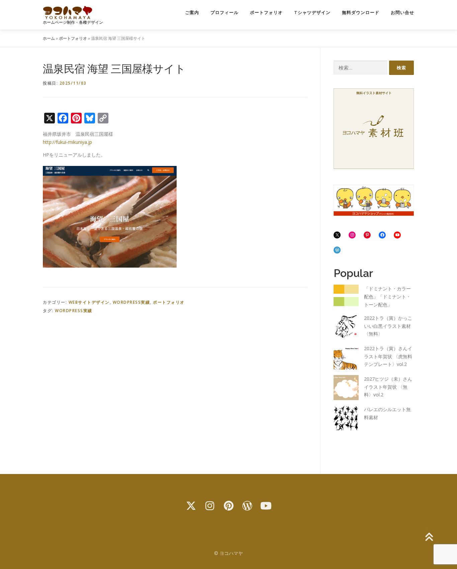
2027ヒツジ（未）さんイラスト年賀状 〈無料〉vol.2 (388, 387)
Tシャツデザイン (312, 12)
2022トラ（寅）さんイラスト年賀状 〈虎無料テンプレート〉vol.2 (388, 356)
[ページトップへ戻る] (429, 537)
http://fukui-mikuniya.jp (67, 142)
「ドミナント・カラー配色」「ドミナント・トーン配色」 (387, 296)
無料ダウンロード (360, 12)
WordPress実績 (131, 302)
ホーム (49, 38)
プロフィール (224, 12)
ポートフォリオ (266, 12)
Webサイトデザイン (89, 302)
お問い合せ (402, 12)
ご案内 (192, 12)
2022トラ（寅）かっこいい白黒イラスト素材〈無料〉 (388, 326)
